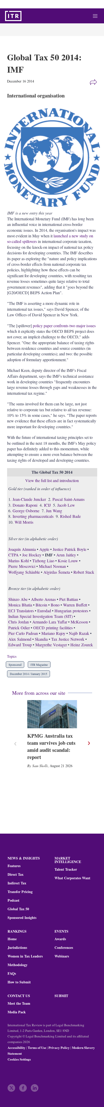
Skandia (41, 639)
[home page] (13, 16)
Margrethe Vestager (51, 644)
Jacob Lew (66, 505)
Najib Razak (79, 633)
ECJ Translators (21, 610)
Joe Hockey (31, 554)
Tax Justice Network (67, 639)
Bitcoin (41, 604)
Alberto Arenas (43, 599)
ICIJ (47, 505)
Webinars (62, 956)
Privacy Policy (59, 1047)
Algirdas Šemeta (56, 572)
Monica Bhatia (20, 604)
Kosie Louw (68, 560)
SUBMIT (61, 995)
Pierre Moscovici (21, 566)
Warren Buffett (75, 604)
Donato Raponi (25, 505)
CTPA (13, 554)
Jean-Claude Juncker (29, 499)
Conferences (64, 947)
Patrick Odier (19, 627)
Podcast (13, 900)
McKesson (79, 621)
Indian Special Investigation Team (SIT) (40, 616)
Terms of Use (37, 1047)
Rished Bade (70, 516)
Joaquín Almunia (22, 549)
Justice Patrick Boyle (69, 549)
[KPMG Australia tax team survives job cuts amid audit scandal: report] (52, 714)
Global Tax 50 (18, 909)
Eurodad (44, 610)
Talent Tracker (66, 869)
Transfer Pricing (20, 892)
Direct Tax (15, 874)
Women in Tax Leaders (25, 956)
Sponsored (15, 665)
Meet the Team (19, 1003)
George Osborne (26, 510)
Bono (55, 604)
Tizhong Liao (43, 560)
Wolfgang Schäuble (24, 572)
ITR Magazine (39, 665)
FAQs (12, 973)
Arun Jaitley (66, 554)
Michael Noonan (52, 566)
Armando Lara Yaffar (49, 621)
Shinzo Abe (18, 599)
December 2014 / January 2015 (28, 674)
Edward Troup (20, 644)
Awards (60, 939)
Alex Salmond (19, 639)
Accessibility (16, 1047)
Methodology (18, 965)
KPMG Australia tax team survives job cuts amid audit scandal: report (51, 746)
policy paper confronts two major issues (64, 325)
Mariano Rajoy (53, 633)
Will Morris (24, 522)
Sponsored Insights (22, 917)
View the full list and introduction (52, 480)
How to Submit (19, 982)
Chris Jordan (18, 621)
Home (12, 939)
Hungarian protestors (71, 610)
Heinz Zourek (81, 644)
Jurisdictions (17, 947)
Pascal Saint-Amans (69, 499)
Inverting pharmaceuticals (33, 516)
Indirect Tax (17, 883)
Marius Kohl (18, 560)
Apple (44, 549)
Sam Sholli (40, 765)
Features (14, 866)
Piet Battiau (68, 599)
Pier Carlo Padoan (23, 633)
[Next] (88, 743)
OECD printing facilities (53, 627)
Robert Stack (83, 572)
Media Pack (17, 1012)
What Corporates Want (72, 878)
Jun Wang (54, 510)
